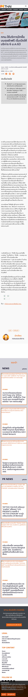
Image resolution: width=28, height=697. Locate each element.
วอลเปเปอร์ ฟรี (5, 670)
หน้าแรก (4, 9)
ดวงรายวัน (4, 659)
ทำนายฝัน (9, 9)
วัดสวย (3, 651)
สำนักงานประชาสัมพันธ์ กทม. (13, 304)
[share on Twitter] (10, 74)
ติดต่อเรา (4, 641)
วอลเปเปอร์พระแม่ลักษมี (8, 668)
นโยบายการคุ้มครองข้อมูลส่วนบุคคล (11, 639)
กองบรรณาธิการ (18, 338)
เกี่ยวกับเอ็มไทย (6, 643)
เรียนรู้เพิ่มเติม (11, 694)
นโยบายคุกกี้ (5, 637)
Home (2, 67)
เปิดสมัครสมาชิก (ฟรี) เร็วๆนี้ (14, 625)
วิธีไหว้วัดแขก (5, 667)
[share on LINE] (13, 74)
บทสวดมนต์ (5, 661)
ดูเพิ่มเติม (24, 369)
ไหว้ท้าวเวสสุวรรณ (6, 665)
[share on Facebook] (6, 74)
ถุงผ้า (10, 330)
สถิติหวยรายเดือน (6, 657)
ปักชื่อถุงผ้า (16, 330)
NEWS (2, 33)
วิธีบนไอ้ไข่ (4, 663)
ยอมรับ (4, 694)
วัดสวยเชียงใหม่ (6, 653)
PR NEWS (5, 389)
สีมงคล (4, 672)
